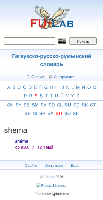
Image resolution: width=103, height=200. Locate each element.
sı (35, 113)
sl (60, 105)
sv (43, 105)
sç (76, 105)
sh (59, 113)
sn (10, 105)
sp (42, 113)
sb (28, 113)
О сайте (38, 76)
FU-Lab (49, 176)
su (68, 105)
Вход (75, 165)
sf (76, 113)
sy (18, 105)
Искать (83, 41)
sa (51, 113)
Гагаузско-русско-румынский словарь (51, 60)
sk (85, 105)
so (67, 113)
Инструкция (64, 76)
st (93, 105)
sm (35, 105)
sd (52, 105)
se (27, 105)
